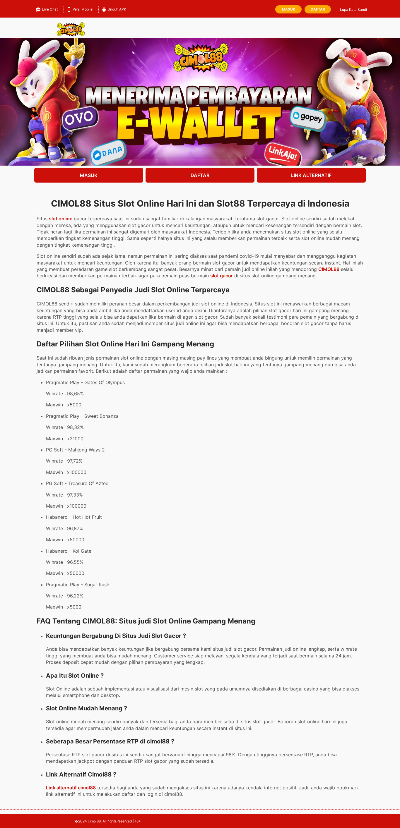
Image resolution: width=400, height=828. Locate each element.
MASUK (89, 175)
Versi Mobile (83, 9)
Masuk (288, 9)
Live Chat (50, 9)
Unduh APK (116, 9)
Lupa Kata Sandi (353, 9)
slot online (60, 218)
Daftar (318, 9)
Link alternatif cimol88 (71, 788)
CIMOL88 (328, 269)
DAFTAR (200, 175)
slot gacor (221, 276)
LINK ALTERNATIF (311, 175)
